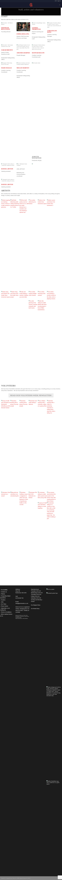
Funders (3, 600)
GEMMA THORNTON (36, 28)
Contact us (4, 591)
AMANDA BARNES (23, 53)
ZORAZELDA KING (52, 31)
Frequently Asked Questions (5, 596)
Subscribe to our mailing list (5, 609)
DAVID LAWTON (7, 169)
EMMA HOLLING (23, 34)
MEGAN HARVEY (23, 68)
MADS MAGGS (6, 68)
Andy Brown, (22, 616)
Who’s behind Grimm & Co (6, 615)
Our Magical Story (35, 605)
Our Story (3, 604)
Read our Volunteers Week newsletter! (31, 395)
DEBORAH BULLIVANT (5, 28)
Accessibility (4, 589)
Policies (3, 594)
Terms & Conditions (6, 612)
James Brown (27, 616)
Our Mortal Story (35, 608)
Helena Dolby (19, 617)
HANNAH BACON (38, 53)
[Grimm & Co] (31, 5)
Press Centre (4, 606)
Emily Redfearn (25, 618)
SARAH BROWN (7, 50)
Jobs (2, 602)
